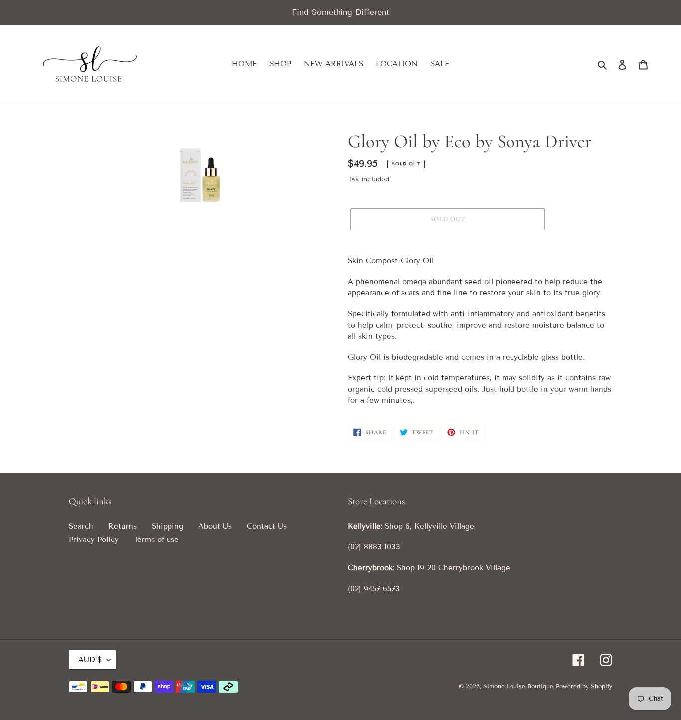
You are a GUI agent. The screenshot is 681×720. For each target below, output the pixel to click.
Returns (122, 526)
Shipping (167, 526)
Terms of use (156, 539)
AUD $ (90, 659)
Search (81, 526)
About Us (215, 526)
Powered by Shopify (584, 686)
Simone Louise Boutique (518, 686)
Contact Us (267, 526)
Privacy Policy (94, 539)
